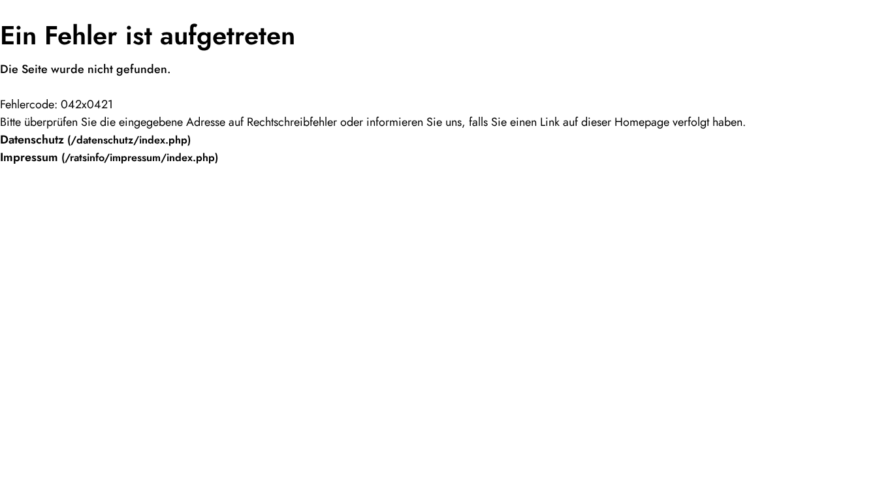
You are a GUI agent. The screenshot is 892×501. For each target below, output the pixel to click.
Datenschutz (32, 139)
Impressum (29, 157)
